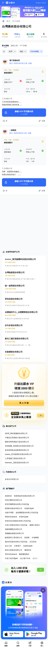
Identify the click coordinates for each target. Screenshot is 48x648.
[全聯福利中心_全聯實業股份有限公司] (24, 315)
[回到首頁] (3, 21)
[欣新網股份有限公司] (24, 355)
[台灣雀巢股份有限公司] (24, 275)
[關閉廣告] (43, 590)
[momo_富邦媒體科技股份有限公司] (24, 262)
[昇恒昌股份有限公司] (24, 302)
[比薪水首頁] (7, 582)
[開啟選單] (3, 3)
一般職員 (12, 130)
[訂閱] (44, 20)
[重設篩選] (4, 51)
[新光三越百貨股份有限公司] (24, 342)
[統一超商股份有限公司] (24, 289)
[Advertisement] (24, 221)
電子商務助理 (14, 60)
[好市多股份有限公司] (24, 328)
